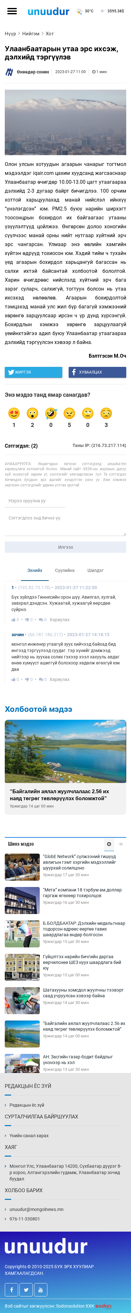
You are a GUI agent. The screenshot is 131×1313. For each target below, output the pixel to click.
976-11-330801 (25, 1218)
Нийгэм (30, 34)
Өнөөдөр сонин (33, 71)
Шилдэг (95, 570)
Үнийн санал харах (29, 1135)
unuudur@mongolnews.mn (37, 1209)
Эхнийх (34, 570)
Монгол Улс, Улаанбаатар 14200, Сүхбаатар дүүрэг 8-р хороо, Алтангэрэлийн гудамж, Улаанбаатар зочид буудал (65, 1172)
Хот (50, 34)
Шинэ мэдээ (21, 844)
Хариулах (60, 619)
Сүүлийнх (65, 570)
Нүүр (10, 34)
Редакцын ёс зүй (27, 1105)
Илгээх (65, 547)
